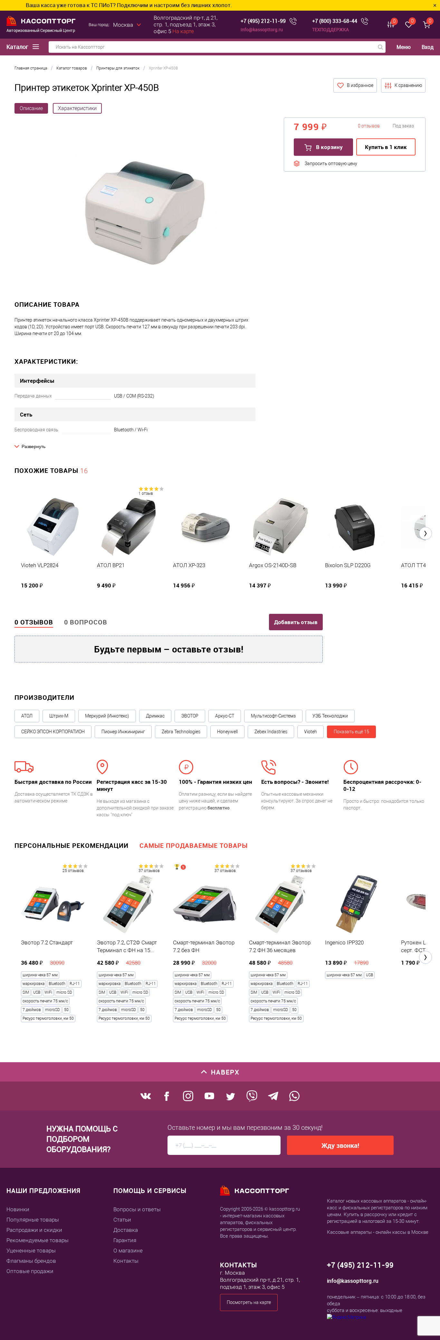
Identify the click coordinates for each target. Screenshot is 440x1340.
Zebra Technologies (181, 731)
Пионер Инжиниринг (123, 731)
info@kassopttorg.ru (262, 29)
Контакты (126, 1261)
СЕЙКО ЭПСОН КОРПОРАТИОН (53, 731)
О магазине (128, 1250)
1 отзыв (146, 493)
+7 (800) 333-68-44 (334, 21)
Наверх (225, 1072)
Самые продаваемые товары (193, 845)
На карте (183, 31)
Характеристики (77, 108)
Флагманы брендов (31, 1261)
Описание (31, 108)
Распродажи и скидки (34, 1230)
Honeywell (227, 731)
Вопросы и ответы (137, 1209)
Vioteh (310, 731)
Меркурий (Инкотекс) (107, 715)
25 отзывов (73, 870)
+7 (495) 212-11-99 (263, 21)
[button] (425, 533)
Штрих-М (58, 715)
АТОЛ (27, 715)
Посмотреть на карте (249, 1302)
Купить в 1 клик (386, 147)
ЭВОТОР (189, 715)
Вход (428, 47)
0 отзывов (33, 622)
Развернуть (33, 446)
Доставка (125, 1230)
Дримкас (155, 715)
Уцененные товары (31, 1250)
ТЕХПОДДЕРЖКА (330, 29)
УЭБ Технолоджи (330, 715)
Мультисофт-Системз (273, 715)
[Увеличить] (144, 210)
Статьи (122, 1219)
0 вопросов (85, 622)
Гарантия (124, 1240)
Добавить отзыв (296, 622)
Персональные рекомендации (71, 845)
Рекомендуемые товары (37, 1240)
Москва (123, 25)
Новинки (17, 1209)
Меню (404, 47)
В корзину (329, 147)
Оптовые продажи (29, 1271)
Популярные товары (32, 1219)
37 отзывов (149, 870)
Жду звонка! (340, 1145)
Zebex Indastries (270, 731)
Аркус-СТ (224, 715)
